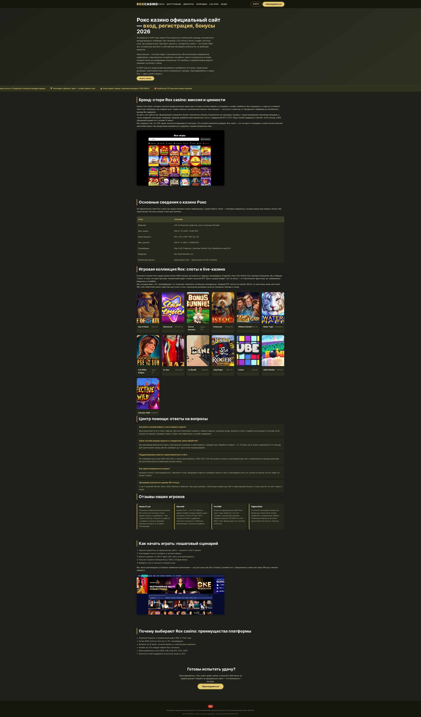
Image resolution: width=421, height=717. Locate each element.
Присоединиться (210, 686)
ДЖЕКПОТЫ (188, 4)
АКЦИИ (224, 4)
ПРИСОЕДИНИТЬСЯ (274, 4)
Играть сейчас (145, 78)
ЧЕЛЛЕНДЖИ (201, 4)
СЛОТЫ (161, 4)
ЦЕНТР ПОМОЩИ (174, 4)
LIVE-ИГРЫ (214, 4)
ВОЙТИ (256, 4)
